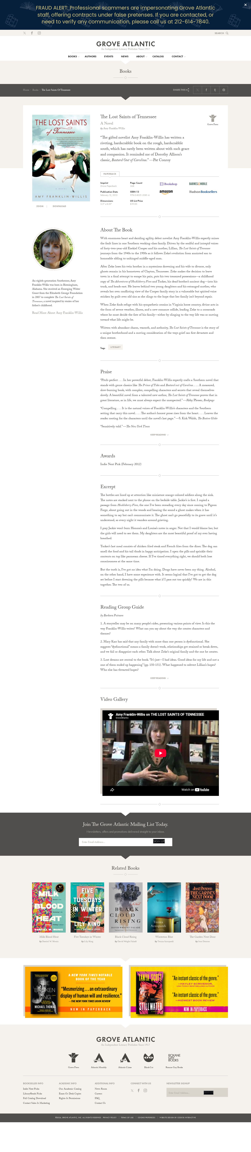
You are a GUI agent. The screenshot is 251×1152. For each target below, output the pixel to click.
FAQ (97, 1099)
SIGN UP (158, 841)
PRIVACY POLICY (110, 1117)
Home (26, 90)
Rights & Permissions (69, 1099)
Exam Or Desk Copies (70, 1094)
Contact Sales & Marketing (36, 1103)
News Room (101, 1089)
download (59, 206)
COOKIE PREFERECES (146, 1117)
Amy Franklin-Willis (114, 129)
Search (219, 33)
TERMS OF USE (127, 1117)
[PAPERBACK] (110, 174)
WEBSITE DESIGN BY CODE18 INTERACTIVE (177, 1117)
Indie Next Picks (31, 1089)
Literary (115, 347)
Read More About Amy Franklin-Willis (57, 313)
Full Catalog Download (34, 1099)
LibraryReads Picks (32, 1094)
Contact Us (100, 1103)
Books (35, 90)
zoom (40, 206)
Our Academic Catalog (70, 1089)
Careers (98, 1094)
